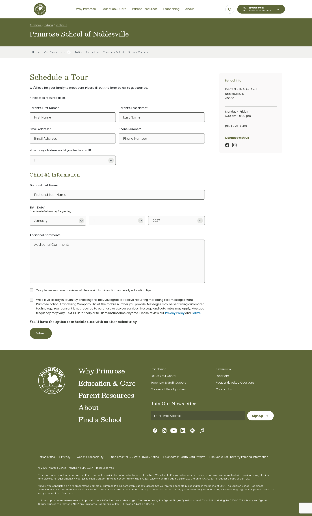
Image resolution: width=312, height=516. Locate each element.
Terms (196, 313)
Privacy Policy (175, 313)
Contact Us (224, 389)
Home (36, 52)
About (88, 407)
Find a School (100, 419)
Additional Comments (45, 235)
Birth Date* (38, 207)
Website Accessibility (90, 457)
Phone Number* (130, 129)
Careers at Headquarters (168, 389)
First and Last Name (44, 185)
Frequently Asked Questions (235, 382)
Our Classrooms (55, 52)
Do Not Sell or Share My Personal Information (239, 457)
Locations (222, 376)
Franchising (158, 369)
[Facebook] (227, 145)
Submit (41, 333)
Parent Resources (106, 395)
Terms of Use (46, 457)
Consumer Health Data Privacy (185, 457)
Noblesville (61, 25)
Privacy (65, 457)
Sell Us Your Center (163, 376)
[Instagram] (234, 145)
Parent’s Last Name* (133, 108)
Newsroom (223, 369)
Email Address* (40, 129)
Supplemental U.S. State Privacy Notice (134, 457)
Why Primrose (101, 370)
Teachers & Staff (113, 52)
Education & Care (107, 383)
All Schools (36, 25)
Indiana (48, 25)
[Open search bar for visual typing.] (230, 9)
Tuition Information (87, 52)
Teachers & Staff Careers (168, 382)
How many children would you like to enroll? (60, 150)
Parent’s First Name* (44, 108)
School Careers (138, 52)
